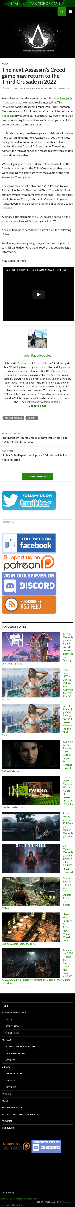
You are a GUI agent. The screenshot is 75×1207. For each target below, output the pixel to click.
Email (43, 405)
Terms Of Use (7, 1198)
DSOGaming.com (66, 1202)
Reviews (10, 1080)
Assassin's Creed (14, 418)
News (5, 63)
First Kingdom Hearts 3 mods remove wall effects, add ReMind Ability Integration (35, 438)
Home (5, 1005)
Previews (10, 1087)
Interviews (8, 1127)
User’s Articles (13, 1073)
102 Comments (60, 88)
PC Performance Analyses (20, 1046)
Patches (6, 1094)
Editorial (7, 1121)
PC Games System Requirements (20, 1114)
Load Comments (38, 476)
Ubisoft (32, 418)
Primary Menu (70, 11)
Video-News (12, 1033)
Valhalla (7, 115)
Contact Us (19, 1198)
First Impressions (15, 1053)
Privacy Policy (31, 1198)
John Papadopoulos (35, 88)
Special (6, 1066)
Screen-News (12, 1026)
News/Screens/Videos (14, 1012)
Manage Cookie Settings (11, 1205)
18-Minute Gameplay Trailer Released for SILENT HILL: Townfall (68, 858)
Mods (5, 1100)
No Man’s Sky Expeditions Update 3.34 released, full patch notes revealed (36, 455)
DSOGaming (8, 1192)
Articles (6, 1039)
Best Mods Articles (12, 1107)
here (36, 230)
